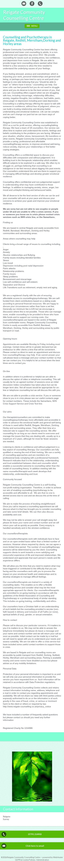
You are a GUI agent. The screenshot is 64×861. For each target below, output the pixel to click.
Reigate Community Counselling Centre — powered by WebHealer (35, 857)
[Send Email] (24, 3)
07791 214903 (35, 834)
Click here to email (35, 845)
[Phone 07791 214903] (40, 3)
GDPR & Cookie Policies (25, 860)
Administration (42, 860)
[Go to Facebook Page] (32, 3)
